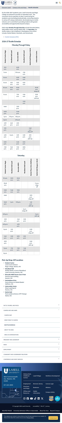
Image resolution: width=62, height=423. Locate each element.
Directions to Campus (11, 320)
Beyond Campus (55, 411)
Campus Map (8, 315)
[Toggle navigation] (57, 3)
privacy (48, 406)
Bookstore (36, 387)
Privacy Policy (30, 417)
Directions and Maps (26, 387)
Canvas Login (50, 384)
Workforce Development (53, 376)
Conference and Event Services (13, 359)
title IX (42, 406)
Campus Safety (50, 392)
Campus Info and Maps (20, 7)
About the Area (9, 330)
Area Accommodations (11, 334)
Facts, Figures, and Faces (11, 305)
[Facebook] (28, 398)
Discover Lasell (6, 7)
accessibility (36, 406)
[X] (42, 398)
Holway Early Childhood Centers (27, 376)
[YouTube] (31, 398)
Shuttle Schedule (33, 7)
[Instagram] (24, 398)
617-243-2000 (8, 385)
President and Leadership (11, 339)
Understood (53, 418)
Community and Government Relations (15, 354)
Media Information (36, 392)
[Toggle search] (60, 3)
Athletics (48, 387)
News (5, 344)
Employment (7, 349)
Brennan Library (38, 384)
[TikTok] (35, 398)
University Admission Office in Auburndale (25, 411)
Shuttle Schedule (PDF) (12, 37)
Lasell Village (37, 376)
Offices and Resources (26, 392)
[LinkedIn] (39, 398)
